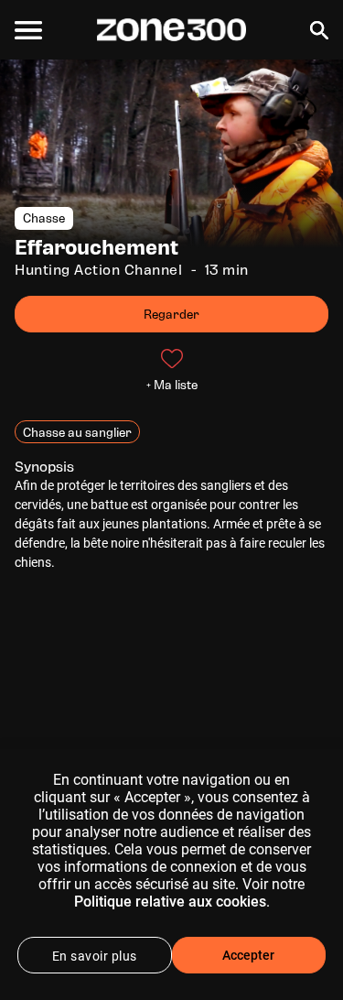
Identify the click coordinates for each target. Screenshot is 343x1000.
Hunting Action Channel (98, 269)
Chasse (44, 218)
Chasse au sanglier (77, 431)
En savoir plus (94, 956)
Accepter (248, 955)
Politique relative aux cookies (170, 901)
